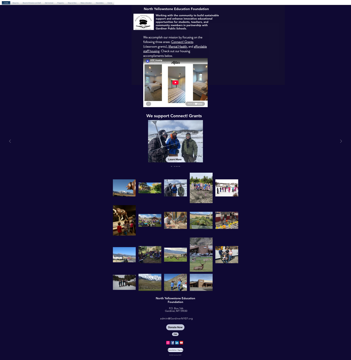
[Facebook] (172, 342)
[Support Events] (174, 166)
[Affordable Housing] (176, 166)
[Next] (341, 141)
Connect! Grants (182, 41)
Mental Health (177, 46)
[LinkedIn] (177, 342)
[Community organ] (171, 166)
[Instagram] (168, 342)
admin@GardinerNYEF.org (176, 318)
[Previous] (10, 141)
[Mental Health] (179, 166)
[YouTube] (181, 342)
